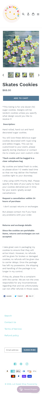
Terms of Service (13, 329)
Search (8, 315)
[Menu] (38, 14)
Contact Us (10, 322)
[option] (10, 75)
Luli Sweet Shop (19, 384)
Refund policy (11, 335)
